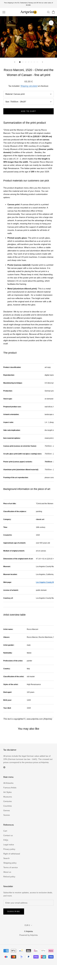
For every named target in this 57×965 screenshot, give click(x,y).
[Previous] (14, 62)
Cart (5, 831)
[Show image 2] (22, 62)
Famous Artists (9, 787)
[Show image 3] (25, 62)
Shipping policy (9, 863)
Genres (6, 810)
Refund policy (9, 876)
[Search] (48, 12)
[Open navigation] (3, 12)
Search (6, 858)
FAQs (5, 840)
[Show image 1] (19, 62)
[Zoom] (51, 22)
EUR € (27, 925)
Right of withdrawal (11, 854)
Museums (7, 797)
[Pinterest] (4, 767)
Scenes (6, 815)
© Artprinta (28, 931)
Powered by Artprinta (28, 935)
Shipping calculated (28, 86)
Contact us (8, 835)
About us (7, 872)
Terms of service (10, 867)
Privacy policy (9, 849)
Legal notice (8, 844)
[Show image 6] (34, 62)
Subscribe (13, 911)
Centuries (7, 801)
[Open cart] (53, 12)
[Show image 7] (37, 62)
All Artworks (8, 783)
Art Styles (7, 792)
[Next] (42, 62)
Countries (7, 806)
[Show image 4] (28, 62)
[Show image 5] (31, 62)
